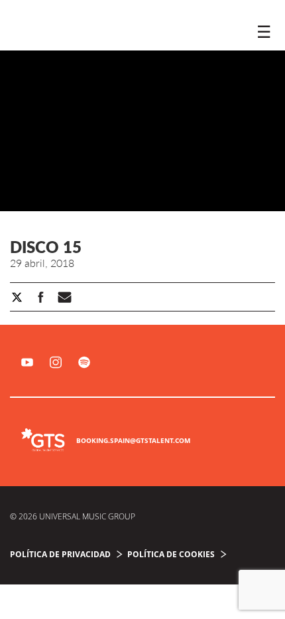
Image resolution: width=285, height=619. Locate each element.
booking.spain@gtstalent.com (133, 440)
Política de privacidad (60, 554)
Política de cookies (171, 554)
